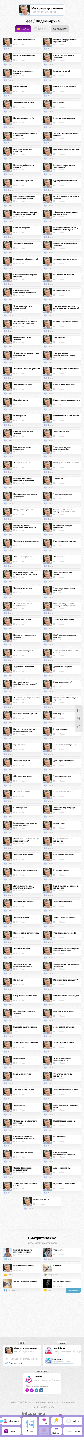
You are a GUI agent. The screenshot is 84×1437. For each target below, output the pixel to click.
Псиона (38, 1376)
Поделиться (27, 1351)
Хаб (22, 1343)
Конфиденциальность (42, 1406)
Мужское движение (25, 1348)
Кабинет (61, 28)
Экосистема (42, 1371)
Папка (25, 28)
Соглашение (67, 1402)
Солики (42, 28)
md (15, 1351)
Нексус (62, 1343)
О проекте (40, 1402)
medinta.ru (59, 1348)
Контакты (53, 1402)
